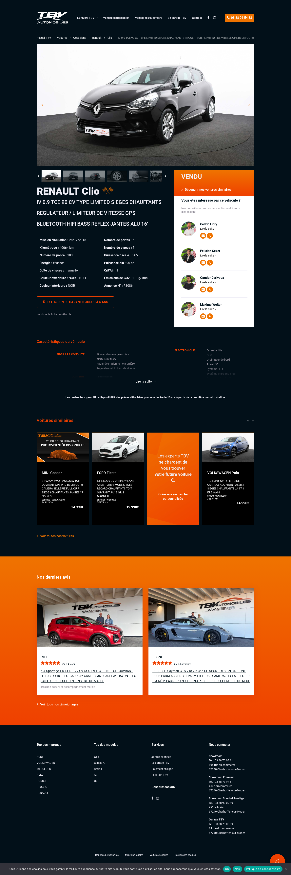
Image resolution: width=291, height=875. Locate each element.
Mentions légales (134, 855)
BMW (40, 774)
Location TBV (159, 774)
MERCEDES (44, 768)
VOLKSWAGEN (46, 762)
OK (227, 868)
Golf (96, 756)
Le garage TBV (177, 17)
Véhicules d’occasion (116, 17)
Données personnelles (107, 855)
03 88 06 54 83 (241, 18)
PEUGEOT (43, 786)
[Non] (286, 869)
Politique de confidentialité (263, 868)
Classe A (99, 762)
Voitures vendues (159, 855)
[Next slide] (248, 105)
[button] (51, 176)
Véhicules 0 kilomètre (148, 17)
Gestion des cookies (185, 855)
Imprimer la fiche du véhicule (54, 314)
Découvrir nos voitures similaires (207, 189)
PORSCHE (43, 781)
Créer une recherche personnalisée (173, 496)
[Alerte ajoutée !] (277, 861)
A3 (95, 774)
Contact (197, 17)
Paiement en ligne (162, 768)
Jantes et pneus (161, 756)
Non (237, 868)
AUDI (40, 756)
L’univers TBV (85, 17)
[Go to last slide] (43, 105)
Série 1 (98, 768)
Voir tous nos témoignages (58, 704)
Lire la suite (207, 228)
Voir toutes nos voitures (56, 536)
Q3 (96, 781)
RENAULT (42, 792)
